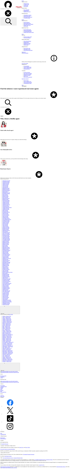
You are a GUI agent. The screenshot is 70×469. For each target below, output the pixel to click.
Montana (3, 339)
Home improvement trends (28, 50)
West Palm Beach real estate (7, 301)
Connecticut (4, 321)
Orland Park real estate (6, 260)
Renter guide (26, 26)
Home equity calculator (27, 74)
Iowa (3, 329)
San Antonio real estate (6, 279)
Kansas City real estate (6, 234)
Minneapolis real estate (6, 248)
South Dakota (4, 353)
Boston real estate (5, 195)
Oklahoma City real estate (6, 258)
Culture (1, 388)
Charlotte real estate (5, 203)
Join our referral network (28, 82)
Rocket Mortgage (3, 438)
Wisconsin (4, 360)
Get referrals (2, 376)
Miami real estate (5, 246)
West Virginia (4, 359)
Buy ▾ (23, 0)
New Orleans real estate (6, 254)
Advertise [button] (2, 397)
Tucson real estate (5, 298)
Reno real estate (5, 273)
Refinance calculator (27, 75)
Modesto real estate (5, 249)
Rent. (1, 433)
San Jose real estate (5, 282)
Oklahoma (4, 348)
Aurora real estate (5, 186)
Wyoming (4, 361)
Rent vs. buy (26, 76)
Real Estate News (3, 392)
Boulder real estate (5, 196)
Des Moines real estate (6, 212)
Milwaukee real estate (5, 247)
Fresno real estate (5, 224)
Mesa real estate (5, 245)
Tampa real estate (5, 296)
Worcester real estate (5, 304)
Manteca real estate (5, 243)
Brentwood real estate (5, 198)
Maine (3, 332)
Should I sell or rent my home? (29, 32)
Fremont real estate (5, 223)
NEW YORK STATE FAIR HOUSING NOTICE (8, 467)
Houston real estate (5, 229)
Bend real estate (5, 191)
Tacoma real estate (5, 295)
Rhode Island (4, 351)
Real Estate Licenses (8, 456)
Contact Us (2, 395)
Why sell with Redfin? (27, 41)
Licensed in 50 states (49, 459)
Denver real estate (5, 211)
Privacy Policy (27, 447)
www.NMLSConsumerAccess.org (39, 459)
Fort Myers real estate (5, 220)
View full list (11, 314)
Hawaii (3, 325)
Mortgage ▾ (24, 52)
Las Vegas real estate (5, 237)
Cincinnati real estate (5, 206)
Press (1, 389)
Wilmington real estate (6, 302)
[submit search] (8, 21)
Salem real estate (5, 277)
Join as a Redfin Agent (27, 81)
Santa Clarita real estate (6, 284)
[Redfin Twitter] (10, 414)
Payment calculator (27, 72)
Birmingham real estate (6, 192)
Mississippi (4, 337)
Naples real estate (5, 251)
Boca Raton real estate (6, 193)
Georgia (3, 324)
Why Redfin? (2, 385)
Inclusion (1, 387)
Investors (1, 390)
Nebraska (4, 340)
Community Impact (3, 386)
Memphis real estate (5, 244)
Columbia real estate (5, 208)
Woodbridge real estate (6, 303)
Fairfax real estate (5, 216)
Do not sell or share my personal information (7, 449)
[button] (11, 4)
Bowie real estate (5, 197)
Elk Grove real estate (5, 214)
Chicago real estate (5, 205)
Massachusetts (4, 334)
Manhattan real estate (5, 242)
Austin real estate (5, 187)
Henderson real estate (5, 227)
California (4, 319)
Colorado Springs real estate (7, 207)
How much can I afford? (28, 73)
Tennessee (4, 354)
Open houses (26, 6)
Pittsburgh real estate (5, 264)
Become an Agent (3, 375)
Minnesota (4, 336)
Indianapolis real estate (6, 230)
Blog (1, 391)
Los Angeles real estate (6, 239)
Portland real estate (5, 267)
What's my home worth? (28, 36)
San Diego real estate (5, 280)
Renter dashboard (27, 22)
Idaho (3, 326)
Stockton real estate (5, 294)
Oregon (3, 349)
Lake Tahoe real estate (6, 236)
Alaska (3, 317)
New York (4, 344)
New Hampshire (5, 342)
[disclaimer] (53, 98)
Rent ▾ (23, 19)
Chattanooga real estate (6, 204)
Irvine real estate (5, 231)
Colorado (3, 320)
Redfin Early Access (27, 11)
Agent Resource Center (27, 83)
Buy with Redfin (26, 9)
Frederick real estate (5, 222)
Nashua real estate (5, 252)
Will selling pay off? (27, 49)
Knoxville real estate (5, 235)
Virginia (3, 357)
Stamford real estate (5, 293)
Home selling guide (27, 48)
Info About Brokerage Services (8, 457)
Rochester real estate (5, 275)
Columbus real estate (5, 209)
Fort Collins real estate (6, 218)
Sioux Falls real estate (5, 291)
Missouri (3, 338)
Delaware (4, 322)
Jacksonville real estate (6, 232)
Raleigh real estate (5, 271)
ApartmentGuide (3, 434)
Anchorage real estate (5, 182)
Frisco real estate (5, 225)
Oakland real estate (5, 257)
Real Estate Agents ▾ (25, 78)
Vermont (3, 356)
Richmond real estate (5, 274)
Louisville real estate (5, 240)
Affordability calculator (27, 15)
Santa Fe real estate (5, 285)
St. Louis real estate (5, 292)
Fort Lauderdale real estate (6, 219)
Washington (4, 358)
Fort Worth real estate (5, 221)
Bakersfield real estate (6, 188)
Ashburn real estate (5, 184)
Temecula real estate (5, 297)
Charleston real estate (5, 202)
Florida (3, 323)
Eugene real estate (5, 215)
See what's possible (25, 63)
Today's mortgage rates (27, 67)
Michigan (4, 335)
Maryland (4, 333)
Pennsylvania (4, 350)
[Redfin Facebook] (10, 406)
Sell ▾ (23, 34)
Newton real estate (5, 256)
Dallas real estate (5, 210)
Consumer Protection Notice (18, 457)
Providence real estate (5, 269)
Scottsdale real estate (5, 288)
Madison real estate (5, 241)
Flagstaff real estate (5, 217)
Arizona (3, 318)
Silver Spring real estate (6, 290)
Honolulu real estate (5, 228)
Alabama (3, 316)
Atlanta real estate (5, 185)
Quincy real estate (5, 270)
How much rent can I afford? (28, 24)
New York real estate (5, 255)
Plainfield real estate (5, 265)
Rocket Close (2, 437)
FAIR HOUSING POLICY (61, 466)
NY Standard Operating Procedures (28, 454)
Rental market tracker (27, 23)
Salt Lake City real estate (6, 278)
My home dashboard (27, 37)
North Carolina (4, 345)
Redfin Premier (26, 10)
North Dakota (4, 346)
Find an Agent (26, 80)
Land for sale (26, 5)
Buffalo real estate (5, 199)
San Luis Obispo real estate (6, 283)
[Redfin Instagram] (10, 429)
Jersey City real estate (5, 233)
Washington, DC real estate (6, 300)
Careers (1, 377)
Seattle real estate (5, 289)
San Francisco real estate (6, 281)
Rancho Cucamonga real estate (7, 272)
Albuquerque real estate (6, 180)
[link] (54, 61)
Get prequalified (26, 66)
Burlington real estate (5, 200)
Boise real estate (5, 194)
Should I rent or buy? (27, 25)
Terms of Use (21, 447)
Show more (2, 313)
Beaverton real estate (5, 190)
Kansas (3, 330)
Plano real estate (5, 266)
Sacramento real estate (6, 276)
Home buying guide (27, 16)
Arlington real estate (5, 183)
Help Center (2, 396)
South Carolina (4, 352)
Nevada (3, 341)
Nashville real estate (5, 253)
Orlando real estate (5, 261)
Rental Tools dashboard (27, 30)
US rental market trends (27, 31)
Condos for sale (26, 4)
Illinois (3, 327)
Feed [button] (22, 85)
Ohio (3, 347)
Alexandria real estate (5, 181)
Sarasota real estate (5, 286)
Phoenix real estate (5, 263)
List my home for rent (27, 29)
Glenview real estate (5, 226)
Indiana (3, 328)
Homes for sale (26, 3)
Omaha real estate (5, 259)
